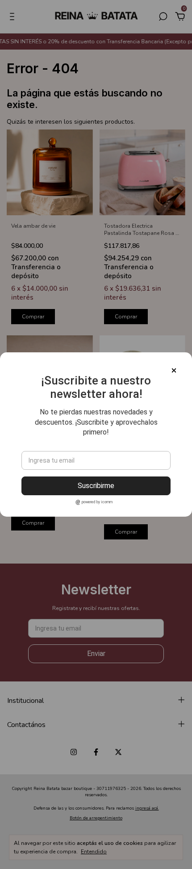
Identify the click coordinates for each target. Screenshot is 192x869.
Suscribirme (96, 485)
